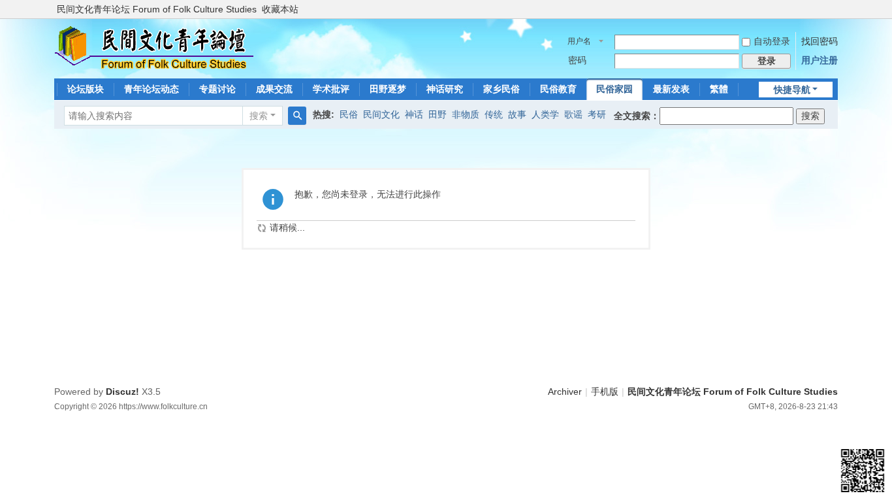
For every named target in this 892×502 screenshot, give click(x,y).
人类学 (545, 114)
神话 (414, 114)
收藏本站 (280, 9)
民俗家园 (614, 89)
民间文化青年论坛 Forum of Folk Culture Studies (157, 9)
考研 (597, 114)
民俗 (349, 114)
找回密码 (819, 41)
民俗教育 (558, 89)
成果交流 (274, 89)
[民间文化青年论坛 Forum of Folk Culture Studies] (154, 47)
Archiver (565, 391)
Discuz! (122, 391)
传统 (494, 114)
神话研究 (444, 89)
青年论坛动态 (151, 89)
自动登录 (772, 41)
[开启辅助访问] (834, 9)
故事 (517, 114)
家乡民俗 (501, 89)
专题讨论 (217, 89)
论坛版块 (85, 89)
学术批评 (331, 89)
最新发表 (671, 89)
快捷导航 (792, 89)
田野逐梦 (388, 89)
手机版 (604, 391)
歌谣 (573, 114)
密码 (577, 60)
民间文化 (381, 114)
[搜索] (297, 116)
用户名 (579, 41)
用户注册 (819, 60)
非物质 (465, 114)
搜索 (258, 115)
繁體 (719, 89)
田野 (437, 114)
